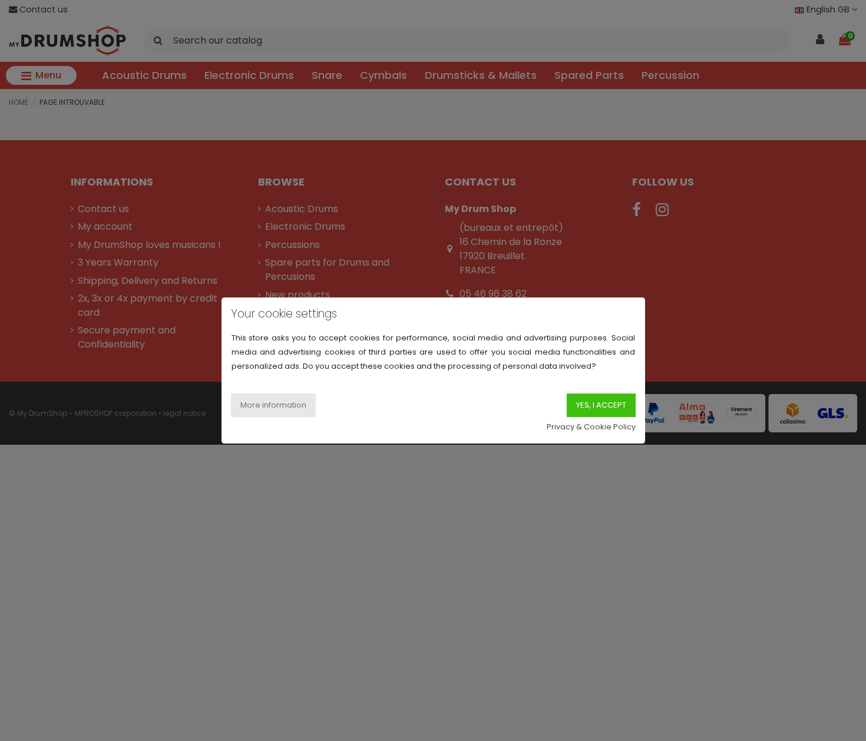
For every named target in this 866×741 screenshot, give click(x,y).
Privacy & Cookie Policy (591, 426)
